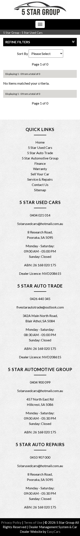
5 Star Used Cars (32, 32)
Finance (40, 163)
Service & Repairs (40, 179)
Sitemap (40, 190)
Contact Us (40, 185)
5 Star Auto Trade (40, 153)
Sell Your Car (40, 174)
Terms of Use (33, 522)
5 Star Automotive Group (40, 158)
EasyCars (53, 531)
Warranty (40, 169)
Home (40, 142)
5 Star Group (11, 32)
